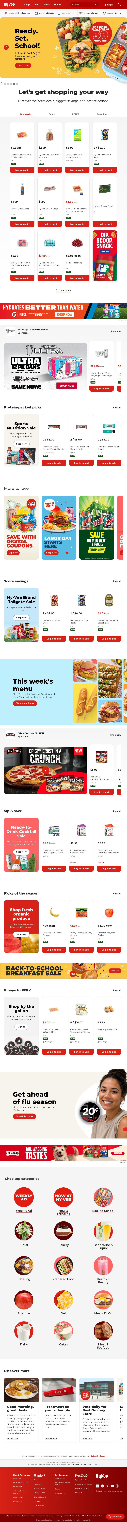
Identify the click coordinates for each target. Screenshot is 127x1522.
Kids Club (78, 1493)
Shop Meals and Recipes (83, 1484)
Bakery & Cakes (39, 1493)
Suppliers (57, 1520)
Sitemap (9, 1516)
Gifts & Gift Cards (40, 1497)
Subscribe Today (98, 1456)
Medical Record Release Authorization (95, 1516)
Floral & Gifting (39, 1488)
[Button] (1, 83)
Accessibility (86, 1520)
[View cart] (119, 4)
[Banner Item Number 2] (11, 84)
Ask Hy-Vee (17, 1478)
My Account (17, 1487)
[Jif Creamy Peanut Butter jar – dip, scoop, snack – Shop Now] (105, 255)
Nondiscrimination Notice (71, 1520)
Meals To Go (38, 1484)
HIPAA (78, 1516)
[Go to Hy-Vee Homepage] (9, 5)
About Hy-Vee (60, 1478)
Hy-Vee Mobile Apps (82, 1488)
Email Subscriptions (20, 1482)
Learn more (51, 1438)
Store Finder (17, 1502)
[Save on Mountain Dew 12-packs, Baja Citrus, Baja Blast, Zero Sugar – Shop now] (96, 528)
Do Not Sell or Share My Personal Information (38, 1516)
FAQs (57, 1497)
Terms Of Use (69, 1516)
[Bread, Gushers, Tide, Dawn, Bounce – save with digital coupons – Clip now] (21, 528)
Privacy (17, 1516)
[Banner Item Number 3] (14, 84)
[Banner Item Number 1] (8, 84)
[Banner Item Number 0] (5, 84)
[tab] (25, 114)
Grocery (37, 1480)
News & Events (60, 1493)
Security (59, 1516)
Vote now (87, 1438)
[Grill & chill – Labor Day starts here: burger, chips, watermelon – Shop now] (59, 528)
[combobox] (84, 4)
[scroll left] (6, 47)
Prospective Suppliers (44, 1520)
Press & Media (18, 1497)
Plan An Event (39, 1505)
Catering (37, 1501)
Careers (57, 1489)
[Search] (96, 4)
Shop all (116, 407)
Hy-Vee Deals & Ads (82, 1480)
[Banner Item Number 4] (17, 84)
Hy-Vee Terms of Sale (82, 1464)
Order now (12, 1438)
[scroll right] (121, 47)
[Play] (45, 770)
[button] (115, 1517)
